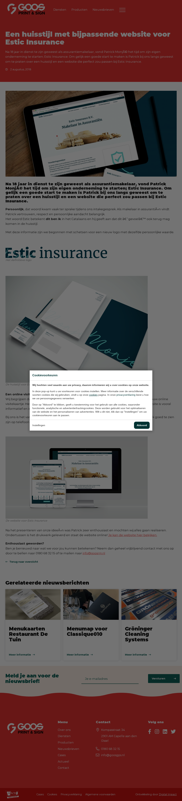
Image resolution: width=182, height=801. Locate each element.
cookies (93, 394)
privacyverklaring (125, 394)
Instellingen (38, 425)
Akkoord (142, 425)
